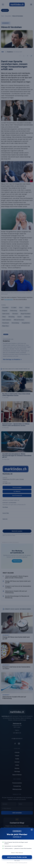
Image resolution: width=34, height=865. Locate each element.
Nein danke (17, 860)
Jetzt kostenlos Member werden (17, 857)
